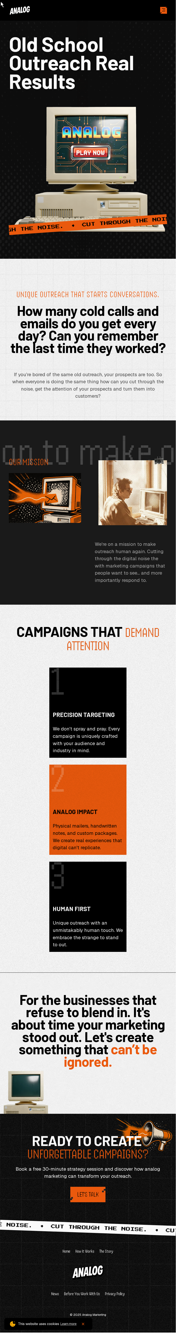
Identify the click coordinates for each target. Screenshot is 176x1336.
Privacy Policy (115, 1293)
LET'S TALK (88, 1194)
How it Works (84, 1251)
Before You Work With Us (82, 1293)
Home (66, 1251)
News (55, 1293)
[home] (29, 10)
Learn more (68, 1323)
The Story (106, 1251)
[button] (163, 10)
